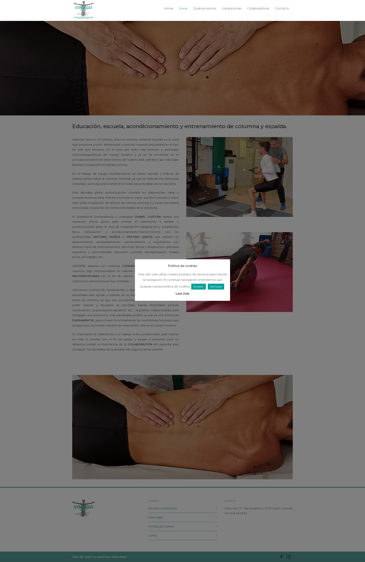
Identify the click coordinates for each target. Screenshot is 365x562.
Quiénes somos (204, 8)
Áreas (183, 8)
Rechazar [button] (216, 286)
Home (168, 8)
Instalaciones (231, 8)
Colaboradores (258, 8)
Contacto (282, 8)
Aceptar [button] (199, 286)
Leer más (182, 293)
